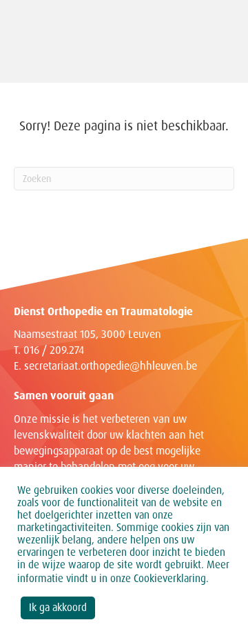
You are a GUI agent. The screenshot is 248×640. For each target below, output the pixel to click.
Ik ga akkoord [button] (58, 607)
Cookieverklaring (170, 579)
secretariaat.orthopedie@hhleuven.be (110, 366)
